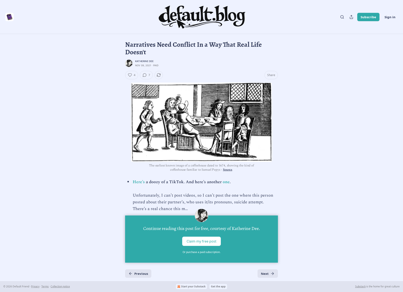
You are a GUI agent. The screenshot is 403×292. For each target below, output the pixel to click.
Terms (45, 286)
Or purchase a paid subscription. (201, 252)
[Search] (342, 17)
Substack (360, 286)
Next (265, 273)
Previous (141, 273)
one (226, 182)
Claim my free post (201, 241)
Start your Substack (193, 286)
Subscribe (368, 17)
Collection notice (60, 286)
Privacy (35, 286)
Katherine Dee (144, 61)
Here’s (139, 182)
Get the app (218, 286)
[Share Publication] (351, 17)
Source (227, 169)
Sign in (390, 17)
